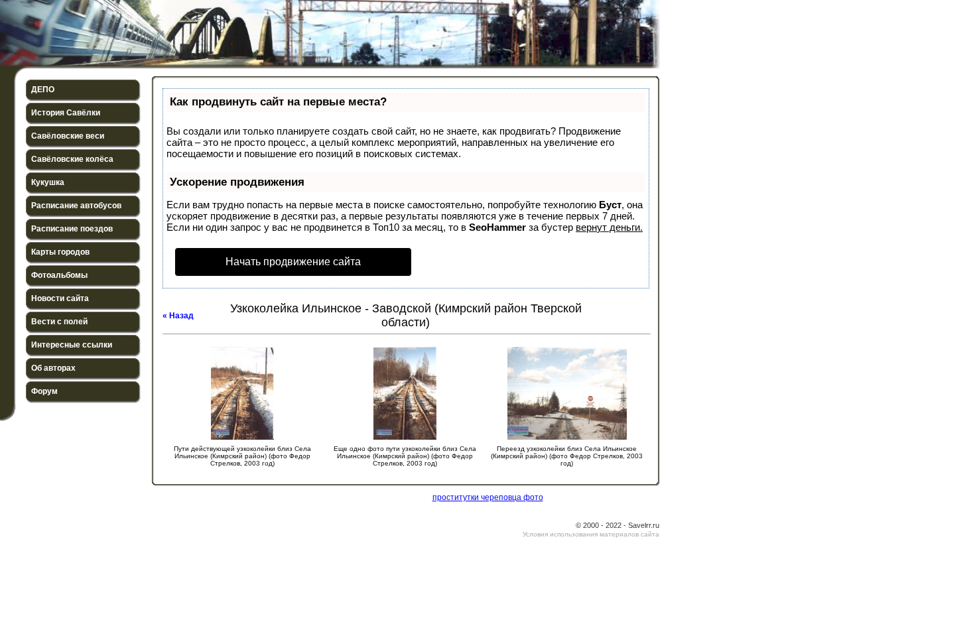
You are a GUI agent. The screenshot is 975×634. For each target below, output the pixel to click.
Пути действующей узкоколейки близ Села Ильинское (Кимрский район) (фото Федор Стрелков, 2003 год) (242, 456)
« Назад (178, 315)
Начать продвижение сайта (293, 261)
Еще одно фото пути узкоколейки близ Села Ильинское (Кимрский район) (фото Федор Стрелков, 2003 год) (405, 456)
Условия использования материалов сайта (591, 534)
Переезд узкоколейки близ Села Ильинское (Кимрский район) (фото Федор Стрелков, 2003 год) (567, 456)
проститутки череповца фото (487, 497)
